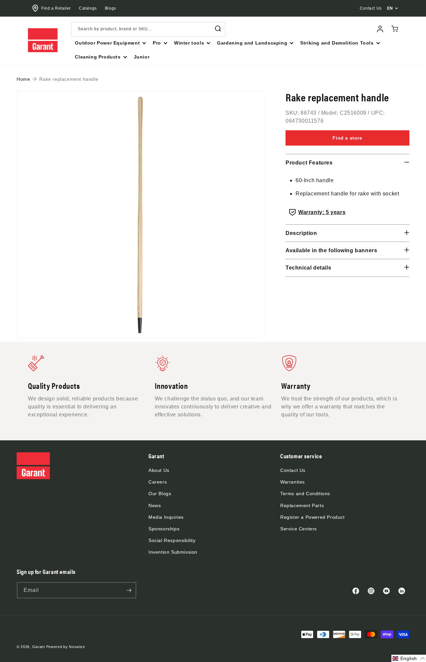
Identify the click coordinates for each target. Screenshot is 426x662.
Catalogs (88, 8)
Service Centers (298, 528)
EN (390, 8)
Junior (142, 56)
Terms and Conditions (305, 493)
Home (23, 79)
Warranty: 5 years (321, 212)
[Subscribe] (128, 590)
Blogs (110, 8)
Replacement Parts (302, 505)
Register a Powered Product (312, 517)
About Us (158, 470)
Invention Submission (172, 552)
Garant (38, 647)
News (154, 505)
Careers (157, 482)
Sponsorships (163, 528)
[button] (110, 43)
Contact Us (293, 470)
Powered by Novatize (65, 647)
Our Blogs (159, 493)
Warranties (292, 482)
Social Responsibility (172, 540)
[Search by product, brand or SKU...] (218, 29)
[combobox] (148, 29)
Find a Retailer (56, 8)
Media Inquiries (166, 517)
